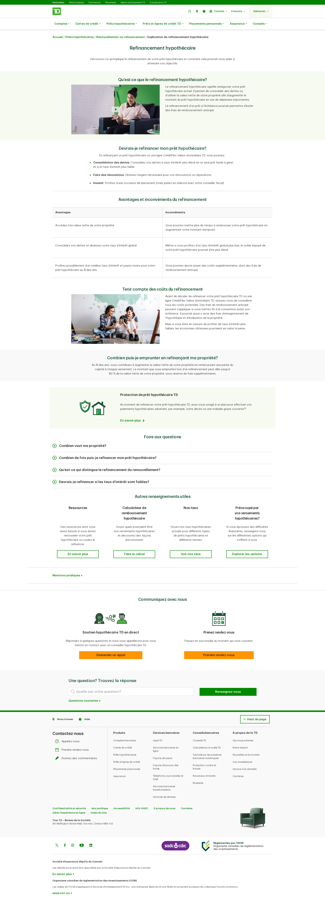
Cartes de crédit (86, 23)
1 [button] (244, 408)
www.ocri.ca (61, 893)
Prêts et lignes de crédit (126, 762)
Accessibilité (122, 808)
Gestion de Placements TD (133, 3)
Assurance (237, 23)
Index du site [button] (99, 812)
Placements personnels (205, 23)
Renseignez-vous (228, 691)
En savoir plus (62, 874)
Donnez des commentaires (79, 758)
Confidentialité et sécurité (69, 808)
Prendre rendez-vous (75, 749)
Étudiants (198, 783)
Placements (110, 3)
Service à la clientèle (245, 769)
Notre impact (240, 747)
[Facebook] (64, 845)
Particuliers (58, 3)
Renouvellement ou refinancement (120, 37)
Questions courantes (83, 700)
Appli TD (157, 740)
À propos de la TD (158, 3)
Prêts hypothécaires (120, 23)
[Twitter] (56, 845)
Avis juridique (99, 808)
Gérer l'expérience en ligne (68, 812)
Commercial (94, 3)
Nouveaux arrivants (204, 776)
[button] (189, 11)
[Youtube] (82, 845)
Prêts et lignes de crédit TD (162, 23)
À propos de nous (164, 808)
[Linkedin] (90, 845)
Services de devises (164, 797)
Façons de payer (162, 758)
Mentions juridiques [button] (66, 575)
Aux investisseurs (242, 762)
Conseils (259, 23)
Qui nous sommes (243, 740)
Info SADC (141, 808)
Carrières (238, 776)
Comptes (60, 23)
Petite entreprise (76, 3)
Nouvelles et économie (246, 755)
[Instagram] (72, 845)
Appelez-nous (71, 741)
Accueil (57, 37)
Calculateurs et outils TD (207, 747)
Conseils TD (199, 740)
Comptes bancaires (124, 740)
